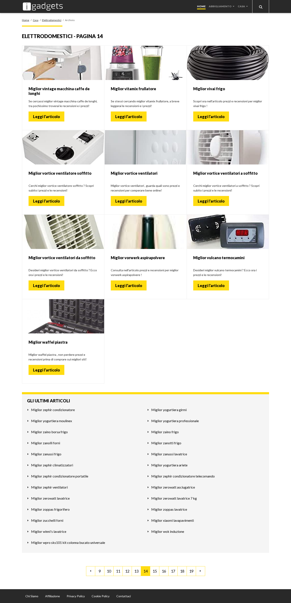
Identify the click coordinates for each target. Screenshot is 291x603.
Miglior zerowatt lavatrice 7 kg (174, 498)
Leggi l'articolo (46, 116)
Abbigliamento (220, 6)
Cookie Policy (100, 596)
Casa (241, 6)
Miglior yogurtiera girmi (169, 410)
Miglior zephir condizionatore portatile (59, 476)
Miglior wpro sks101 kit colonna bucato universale (68, 542)
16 (164, 571)
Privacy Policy (76, 596)
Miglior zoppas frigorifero (50, 509)
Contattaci (123, 596)
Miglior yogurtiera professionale (175, 421)
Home (201, 6)
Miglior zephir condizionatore (53, 410)
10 (109, 571)
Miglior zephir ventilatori (49, 487)
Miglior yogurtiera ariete (169, 465)
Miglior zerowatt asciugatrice (173, 487)
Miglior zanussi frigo (46, 454)
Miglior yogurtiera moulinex (51, 421)
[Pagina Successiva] (200, 571)
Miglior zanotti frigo (166, 443)
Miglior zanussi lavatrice (169, 454)
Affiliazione (52, 596)
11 (118, 571)
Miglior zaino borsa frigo (49, 432)
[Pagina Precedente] (90, 571)
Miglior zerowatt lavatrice (50, 498)
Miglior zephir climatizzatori (52, 465)
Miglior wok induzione (167, 531)
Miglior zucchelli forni (47, 520)
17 (173, 571)
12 (127, 571)
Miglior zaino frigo (165, 432)
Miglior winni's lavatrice (48, 531)
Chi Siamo (31, 596)
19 (191, 571)
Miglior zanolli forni (45, 443)
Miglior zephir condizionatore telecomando (183, 476)
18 (182, 571)
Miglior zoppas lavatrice (169, 509)
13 (136, 571)
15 (155, 571)
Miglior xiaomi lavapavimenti (172, 520)
